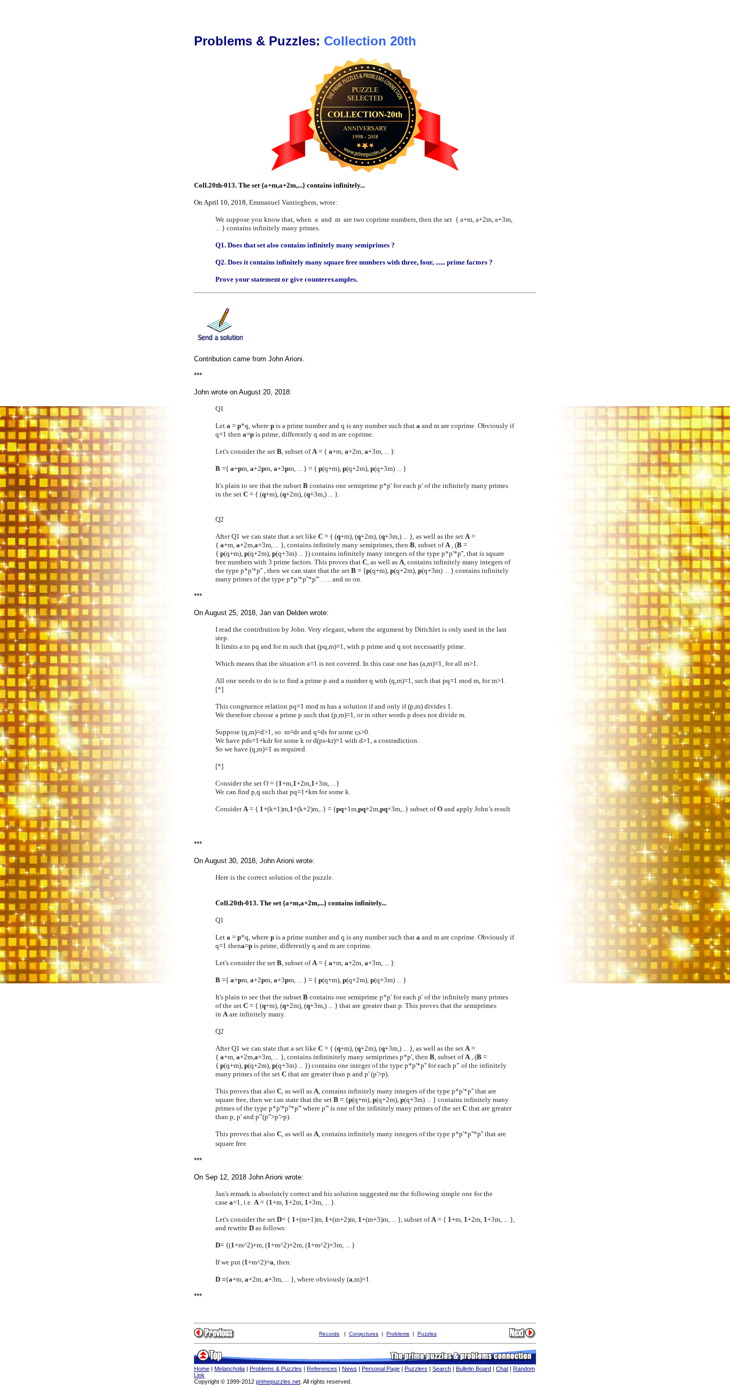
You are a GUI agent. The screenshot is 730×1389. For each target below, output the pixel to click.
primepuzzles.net (278, 1381)
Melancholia (229, 1368)
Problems (397, 1334)
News (349, 1368)
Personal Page (381, 1368)
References (322, 1368)
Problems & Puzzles (276, 1368)
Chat (502, 1368)
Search (441, 1368)
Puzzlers (416, 1368)
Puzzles (427, 1334)
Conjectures (363, 1334)
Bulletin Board (473, 1368)
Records (329, 1334)
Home (201, 1368)
